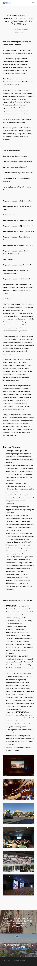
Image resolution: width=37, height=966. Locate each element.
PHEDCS (13, 29)
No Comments (18, 32)
